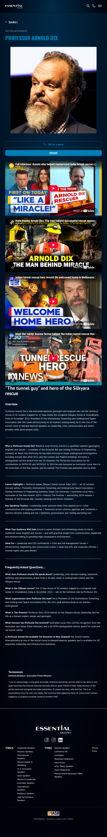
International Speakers (23, 788)
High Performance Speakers (25, 799)
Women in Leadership (26, 779)
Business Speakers (25, 751)
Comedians (59, 755)
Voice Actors (59, 762)
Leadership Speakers (26, 748)
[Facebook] (47, 740)
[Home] (14, 6)
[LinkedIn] (60, 740)
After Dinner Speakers (63, 766)
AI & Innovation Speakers (24, 770)
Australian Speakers (25, 783)
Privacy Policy (95, 749)
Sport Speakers (23, 775)
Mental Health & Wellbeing (25, 763)
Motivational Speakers (23, 757)
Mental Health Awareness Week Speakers (68, 775)
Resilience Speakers (25, 793)
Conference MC (61, 751)
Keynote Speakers (62, 748)
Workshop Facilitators (64, 759)
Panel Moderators (62, 770)
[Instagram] (53, 740)
